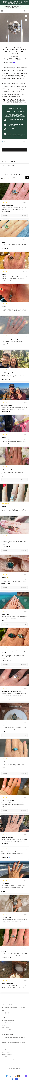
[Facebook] (2, 1013)
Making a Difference (8, 165)
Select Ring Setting (14, 149)
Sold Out (14, 145)
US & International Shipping (8, 1059)
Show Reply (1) (5, 215)
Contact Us (4, 1025)
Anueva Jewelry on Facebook (8, 1020)
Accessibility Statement (7, 1054)
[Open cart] (27, 11)
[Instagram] (5, 1013)
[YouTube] (11, 1013)
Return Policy (5, 1056)
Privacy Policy (5, 1050)
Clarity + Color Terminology (11, 157)
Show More (21, 209)
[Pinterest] (8, 1013)
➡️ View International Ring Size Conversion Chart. (13, 141)
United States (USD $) (14, 1065)
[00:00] (14, 27)
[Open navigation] (2, 11)
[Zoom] (26, 16)
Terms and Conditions (6, 1052)
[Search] (24, 11)
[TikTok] (15, 1013)
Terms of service (5, 1027)
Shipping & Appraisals (9, 161)
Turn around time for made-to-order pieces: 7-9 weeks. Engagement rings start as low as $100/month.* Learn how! (14, 2)
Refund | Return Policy (7, 1029)
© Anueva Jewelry (14, 1068)
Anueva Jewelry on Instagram (8, 1023)
